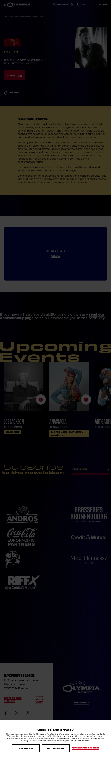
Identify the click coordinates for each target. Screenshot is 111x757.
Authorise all (55, 748)
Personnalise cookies (85, 748)
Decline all (26, 748)
